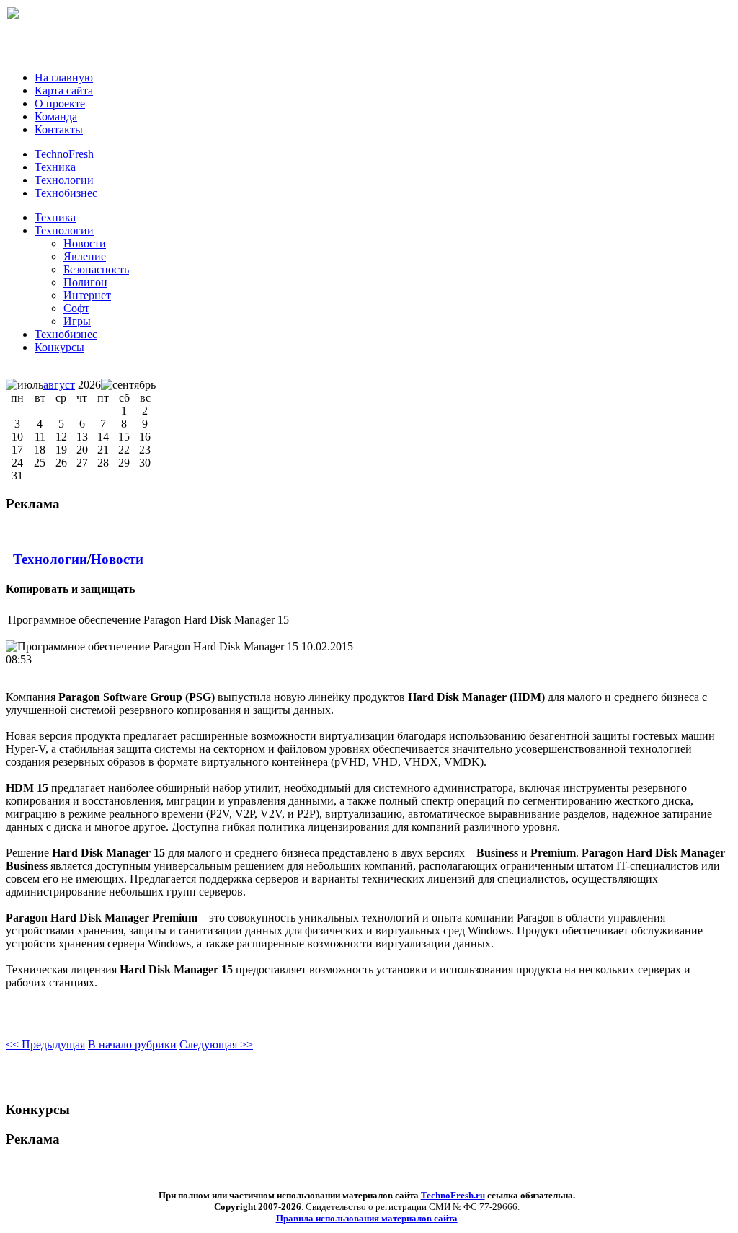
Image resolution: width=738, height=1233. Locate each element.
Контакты (59, 129)
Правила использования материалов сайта (367, 1218)
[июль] (24, 385)
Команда (56, 116)
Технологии (64, 230)
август (59, 385)
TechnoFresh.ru (453, 1195)
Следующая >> (216, 1044)
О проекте (60, 103)
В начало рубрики (132, 1044)
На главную (64, 77)
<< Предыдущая (45, 1044)
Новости (117, 559)
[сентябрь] (128, 385)
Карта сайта (64, 90)
